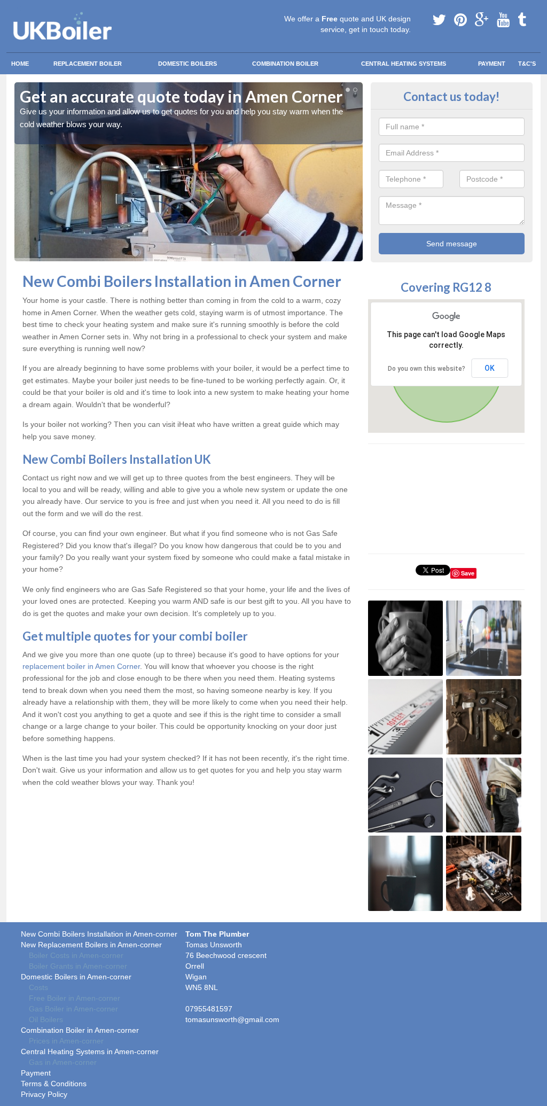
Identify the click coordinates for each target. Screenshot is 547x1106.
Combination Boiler (285, 63)
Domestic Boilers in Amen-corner (76, 976)
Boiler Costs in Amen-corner (76, 955)
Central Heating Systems (403, 63)
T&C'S (527, 63)
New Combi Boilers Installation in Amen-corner (99, 934)
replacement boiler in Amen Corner (81, 666)
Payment (491, 63)
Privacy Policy (44, 1094)
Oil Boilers (46, 1019)
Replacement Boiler (87, 63)
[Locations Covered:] (19, 9)
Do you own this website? (426, 368)
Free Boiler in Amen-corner (74, 998)
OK (490, 368)
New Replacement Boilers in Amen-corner (91, 944)
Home (20, 63)
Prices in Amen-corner (66, 1041)
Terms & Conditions (54, 1083)
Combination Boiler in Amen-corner (80, 1030)
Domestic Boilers (187, 63)
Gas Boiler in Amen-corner (73, 1008)
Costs (38, 987)
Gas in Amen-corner (63, 1062)
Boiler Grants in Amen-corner (78, 966)
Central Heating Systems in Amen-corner (90, 1051)
